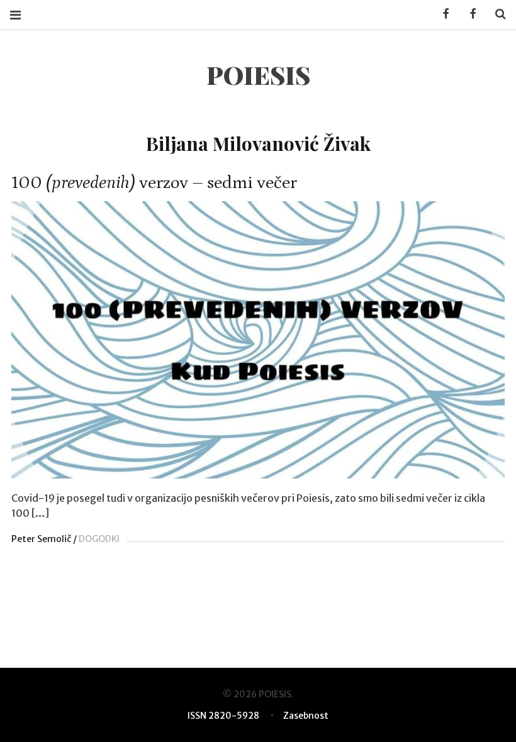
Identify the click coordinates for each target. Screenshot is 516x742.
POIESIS (258, 74)
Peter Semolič (41, 539)
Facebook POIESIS (468, 14)
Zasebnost (305, 715)
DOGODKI (99, 539)
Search (495, 14)
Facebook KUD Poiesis (441, 14)
